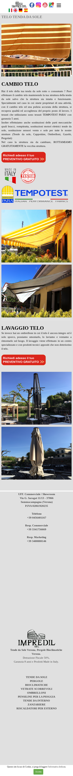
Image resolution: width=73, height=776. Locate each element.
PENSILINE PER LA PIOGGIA (36, 696)
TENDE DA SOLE (36, 677)
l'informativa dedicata (56, 767)
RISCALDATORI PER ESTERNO (36, 708)
